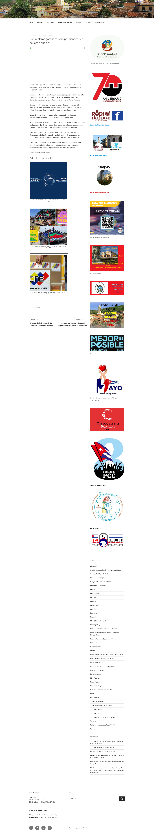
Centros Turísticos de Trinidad (100, 574)
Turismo (88, 22)
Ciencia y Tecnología (97, 578)
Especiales (94, 643)
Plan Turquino (95, 678)
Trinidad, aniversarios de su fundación (102, 717)
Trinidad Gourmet (96, 709)
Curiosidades (94, 593)
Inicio (31, 22)
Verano (92, 729)
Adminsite (47, 36)
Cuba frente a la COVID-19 (99, 585)
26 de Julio (93, 566)
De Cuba (40, 22)
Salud (92, 694)
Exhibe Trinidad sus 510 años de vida (102, 751)
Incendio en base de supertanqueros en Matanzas (107, 654)
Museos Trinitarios (96, 662)
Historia (92, 650)
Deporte (93, 609)
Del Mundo (50, 22)
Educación (93, 617)
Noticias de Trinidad (65, 22)
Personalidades (95, 674)
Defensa (93, 601)
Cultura (78, 22)
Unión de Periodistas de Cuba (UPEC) (102, 725)
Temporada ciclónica (97, 701)
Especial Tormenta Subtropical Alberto (103, 639)
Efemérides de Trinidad (98, 621)
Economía (93, 613)
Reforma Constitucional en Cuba (101, 690)
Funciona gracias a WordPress (79, 828)
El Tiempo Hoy (95, 625)
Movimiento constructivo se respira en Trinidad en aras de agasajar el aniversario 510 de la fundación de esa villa (107, 770)
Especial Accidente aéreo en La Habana (103, 629)
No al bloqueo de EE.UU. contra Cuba (102, 666)
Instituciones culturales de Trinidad (101, 658)
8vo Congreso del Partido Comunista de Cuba (105, 570)
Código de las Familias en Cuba (100, 582)
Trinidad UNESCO (96, 713)
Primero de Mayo (96, 686)
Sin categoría (94, 697)
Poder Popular (95, 682)
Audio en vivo (99, 22)
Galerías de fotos (96, 647)
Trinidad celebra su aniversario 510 (102, 747)
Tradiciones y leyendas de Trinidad (101, 705)
